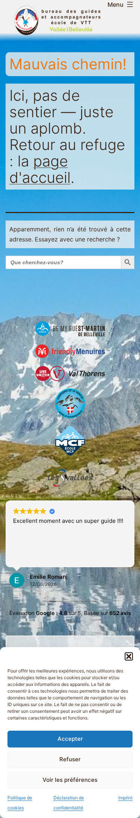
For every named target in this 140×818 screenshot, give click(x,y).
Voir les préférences (70, 779)
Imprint (125, 797)
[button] (129, 656)
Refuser (70, 759)
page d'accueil (40, 169)
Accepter (70, 738)
